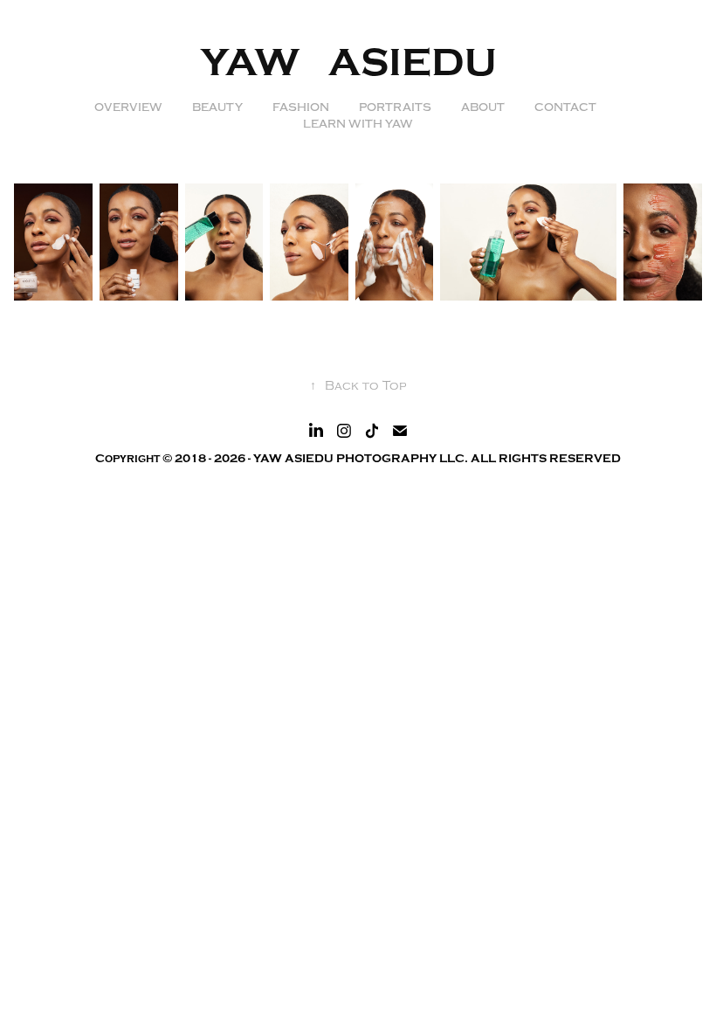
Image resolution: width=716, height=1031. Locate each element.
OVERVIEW (128, 107)
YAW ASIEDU (358, 63)
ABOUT (483, 107)
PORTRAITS (395, 107)
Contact (565, 107)
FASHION (300, 107)
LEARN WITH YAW (358, 124)
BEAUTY (217, 107)
